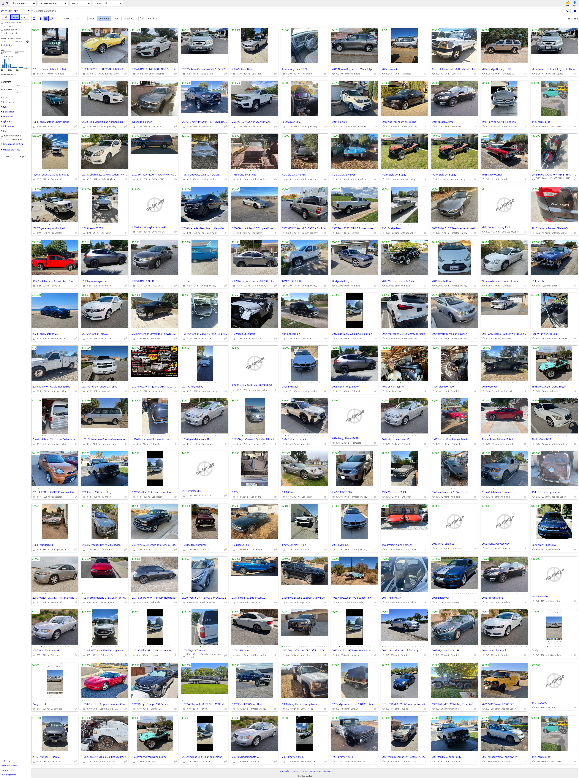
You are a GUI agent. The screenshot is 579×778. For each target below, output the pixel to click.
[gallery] (46, 18)
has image (9, 26)
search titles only (12, 22)
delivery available (12, 135)
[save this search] (575, 11)
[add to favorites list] (34, 74)
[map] (51, 18)
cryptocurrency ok (13, 139)
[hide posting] (76, 74)
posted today (10, 29)
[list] (34, 18)
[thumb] (40, 18)
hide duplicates (11, 33)
